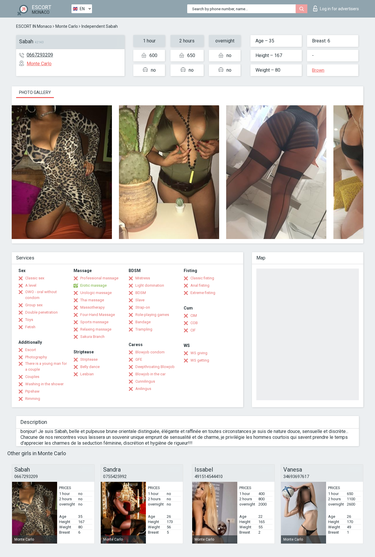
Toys (29, 319)
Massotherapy (92, 307)
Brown (318, 70)
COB (194, 323)
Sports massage (94, 322)
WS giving (198, 353)
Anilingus (143, 388)
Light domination (149, 285)
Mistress (142, 278)
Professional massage (99, 278)
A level (30, 285)
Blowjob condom (150, 352)
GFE (138, 359)
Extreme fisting (202, 292)
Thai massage (92, 300)
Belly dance (90, 367)
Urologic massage (96, 292)
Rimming (32, 398)
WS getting (199, 360)
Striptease (89, 359)
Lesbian (87, 374)
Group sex (33, 305)
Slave (139, 300)
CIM (193, 315)
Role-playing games (152, 314)
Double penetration (41, 312)
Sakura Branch (92, 336)
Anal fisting (199, 285)
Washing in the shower (44, 384)
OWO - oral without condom (41, 295)
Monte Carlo (66, 26)
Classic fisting (202, 278)
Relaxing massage (95, 329)
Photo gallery (35, 92)
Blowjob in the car (150, 374)
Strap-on (142, 307)
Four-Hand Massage (97, 314)
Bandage (143, 322)
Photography (36, 357)
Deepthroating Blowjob (155, 367)
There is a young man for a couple (46, 366)
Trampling (143, 329)
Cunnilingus (145, 381)
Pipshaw (32, 391)
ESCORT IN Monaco (34, 26)
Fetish (30, 327)
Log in (339, 8)
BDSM (140, 292)
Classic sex (34, 278)
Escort (30, 350)
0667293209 (40, 55)
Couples (32, 376)
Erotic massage (93, 285)
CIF (193, 330)
